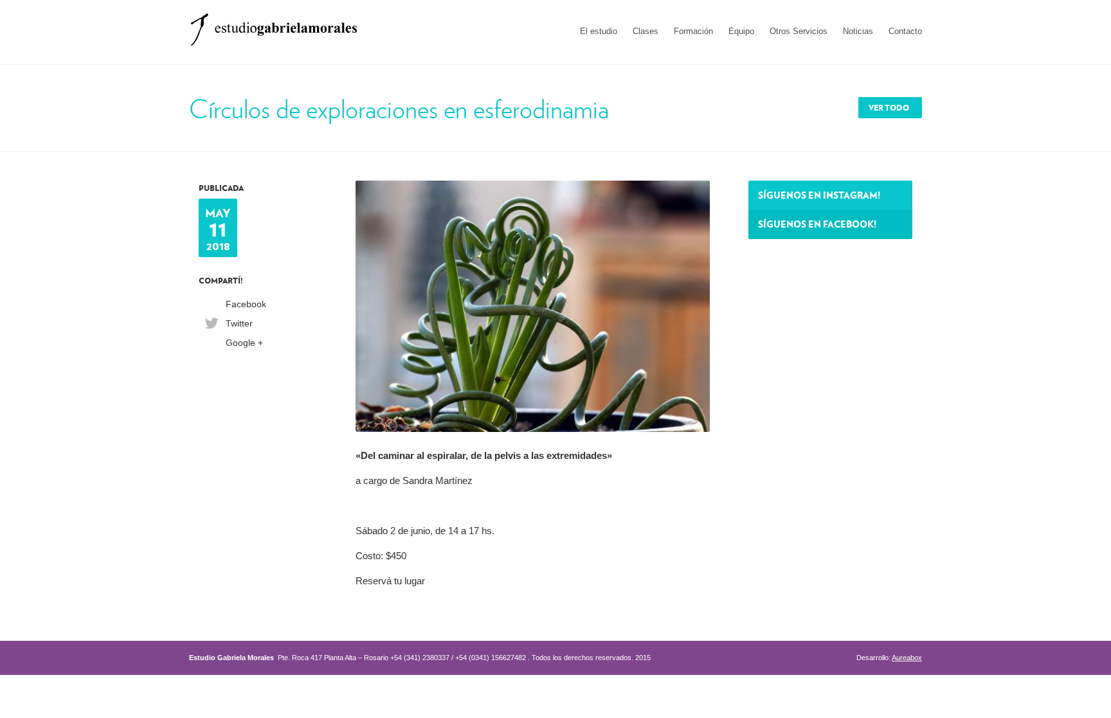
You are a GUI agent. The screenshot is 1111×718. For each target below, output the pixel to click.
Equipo (741, 31)
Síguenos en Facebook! (817, 224)
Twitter (239, 323)
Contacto (905, 31)
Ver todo (889, 108)
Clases (645, 31)
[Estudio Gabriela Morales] (273, 25)
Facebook (246, 304)
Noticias (858, 31)
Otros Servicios (798, 31)
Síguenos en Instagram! (819, 195)
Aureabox (907, 657)
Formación (693, 31)
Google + (244, 342)
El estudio (598, 31)
